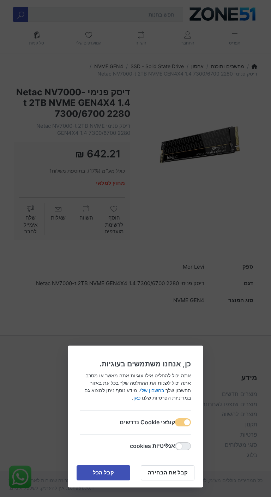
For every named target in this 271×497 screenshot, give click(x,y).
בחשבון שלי (152, 390)
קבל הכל (103, 472)
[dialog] (135, 248)
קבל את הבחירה (168, 472)
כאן (136, 398)
